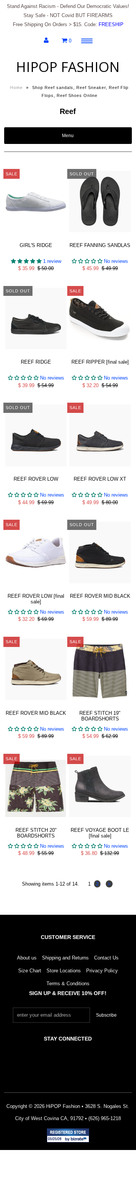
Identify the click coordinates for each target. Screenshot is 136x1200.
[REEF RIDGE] (35, 355)
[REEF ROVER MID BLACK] (99, 589)
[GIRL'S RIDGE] (35, 238)
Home (16, 87)
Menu (68, 135)
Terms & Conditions (68, 983)
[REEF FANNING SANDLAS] (99, 238)
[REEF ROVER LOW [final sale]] (35, 589)
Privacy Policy (102, 970)
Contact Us (106, 958)
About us (27, 958)
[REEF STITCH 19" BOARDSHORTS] (99, 706)
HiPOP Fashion (68, 67)
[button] (27, 261)
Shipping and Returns (65, 958)
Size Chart (29, 970)
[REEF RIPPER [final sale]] (99, 355)
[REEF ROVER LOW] (35, 472)
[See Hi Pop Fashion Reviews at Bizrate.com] (68, 1135)
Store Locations (63, 970)
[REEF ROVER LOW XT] (99, 472)
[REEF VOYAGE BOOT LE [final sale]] (99, 823)
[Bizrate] (79, 1139)
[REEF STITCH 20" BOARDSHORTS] (35, 823)
